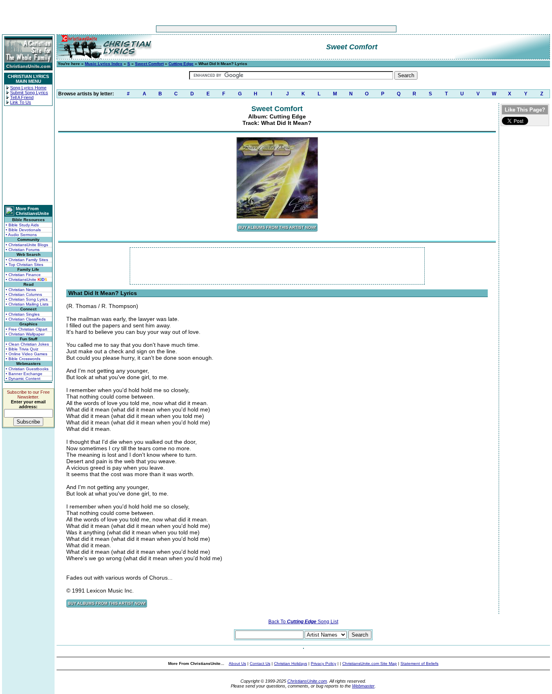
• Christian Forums (23, 249)
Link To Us (20, 102)
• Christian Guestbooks (27, 369)
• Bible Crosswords (23, 358)
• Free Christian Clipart (26, 329)
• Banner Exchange (24, 373)
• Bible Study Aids (22, 225)
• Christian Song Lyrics (27, 299)
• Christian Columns (24, 294)
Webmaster (363, 685)
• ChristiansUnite (26, 279)
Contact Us (260, 663)
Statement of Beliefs (419, 663)
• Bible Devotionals (23, 230)
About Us (237, 663)
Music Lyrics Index (103, 63)
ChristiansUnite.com (307, 681)
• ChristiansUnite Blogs (27, 245)
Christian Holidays (290, 663)
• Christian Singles (23, 314)
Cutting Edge (181, 63)
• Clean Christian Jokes (27, 344)
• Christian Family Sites (27, 259)
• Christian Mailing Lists (27, 304)
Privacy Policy (323, 663)
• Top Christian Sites (24, 264)
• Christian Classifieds (26, 319)
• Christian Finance (23, 274)
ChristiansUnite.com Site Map (369, 663)
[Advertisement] (251, 29)
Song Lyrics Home (28, 87)
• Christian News (21, 289)
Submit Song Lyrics (29, 92)
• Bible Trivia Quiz (22, 349)
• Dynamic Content (23, 378)
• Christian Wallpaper (25, 334)
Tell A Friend (22, 97)
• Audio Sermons (21, 234)
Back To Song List (303, 621)
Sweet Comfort (149, 63)
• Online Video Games (26, 354)
